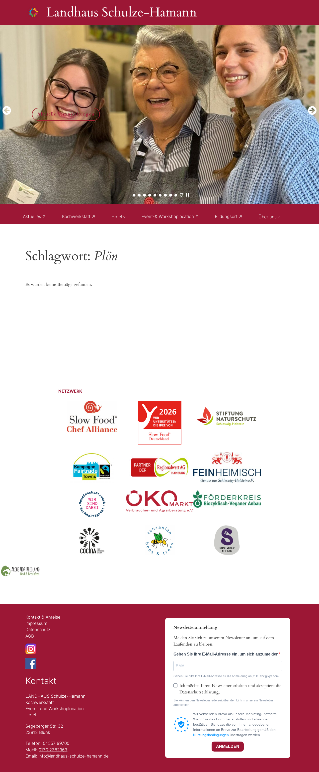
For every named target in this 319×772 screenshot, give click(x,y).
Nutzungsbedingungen (211, 735)
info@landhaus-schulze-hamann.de (73, 756)
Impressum (36, 623)
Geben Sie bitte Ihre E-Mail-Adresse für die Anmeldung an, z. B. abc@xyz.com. (226, 676)
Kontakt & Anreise (43, 617)
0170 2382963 (53, 749)
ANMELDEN (227, 746)
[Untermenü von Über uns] (279, 217)
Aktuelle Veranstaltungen (62, 114)
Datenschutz (37, 629)
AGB (29, 636)
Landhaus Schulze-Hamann (121, 12)
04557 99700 (56, 743)
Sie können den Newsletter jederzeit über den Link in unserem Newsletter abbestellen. (223, 703)
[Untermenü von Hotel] (124, 217)
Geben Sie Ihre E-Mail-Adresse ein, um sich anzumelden (226, 654)
